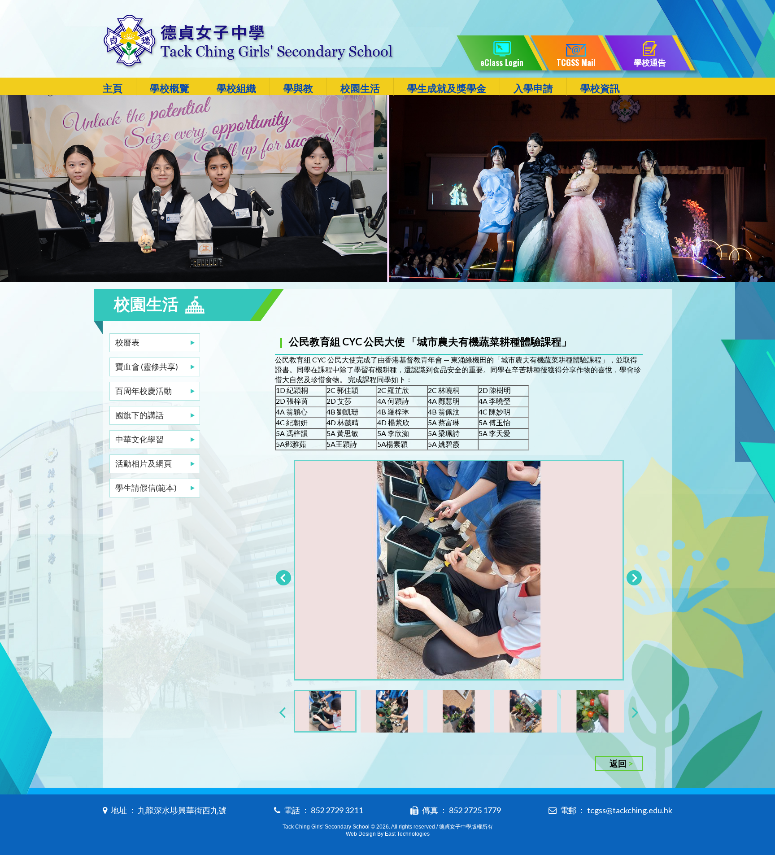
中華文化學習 (139, 439)
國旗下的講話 (139, 415)
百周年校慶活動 (143, 391)
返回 (618, 763)
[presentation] (282, 711)
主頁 (112, 88)
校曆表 (127, 342)
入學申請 (533, 88)
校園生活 (360, 88)
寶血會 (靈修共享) (146, 366)
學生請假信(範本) (146, 488)
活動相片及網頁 (143, 463)
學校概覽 (169, 88)
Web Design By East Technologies (388, 834)
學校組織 (236, 88)
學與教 (298, 88)
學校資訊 (600, 88)
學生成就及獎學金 (446, 88)
